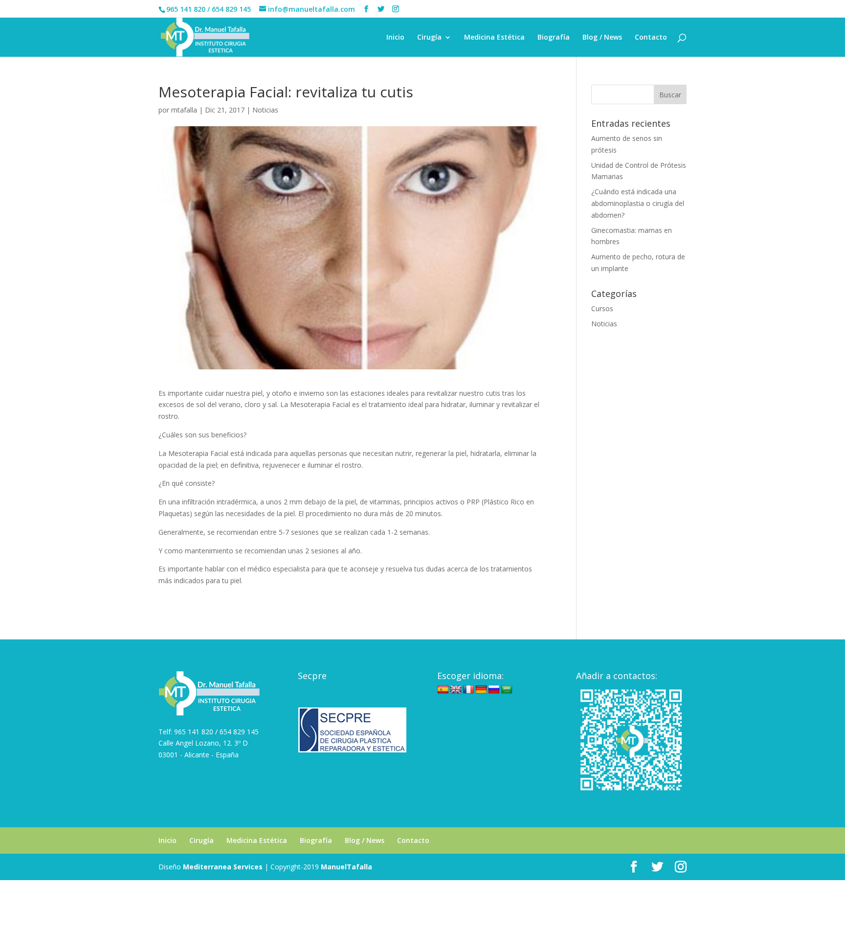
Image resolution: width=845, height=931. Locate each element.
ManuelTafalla (346, 866)
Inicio (395, 38)
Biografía (553, 38)
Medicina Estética (494, 38)
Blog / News (602, 38)
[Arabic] (506, 690)
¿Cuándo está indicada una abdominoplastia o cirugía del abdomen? (637, 203)
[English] (456, 690)
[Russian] (494, 690)
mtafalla (184, 109)
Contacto (651, 38)
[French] (468, 690)
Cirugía (429, 38)
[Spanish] (443, 690)
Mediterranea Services (223, 866)
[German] (481, 690)
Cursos (602, 308)
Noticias (265, 109)
